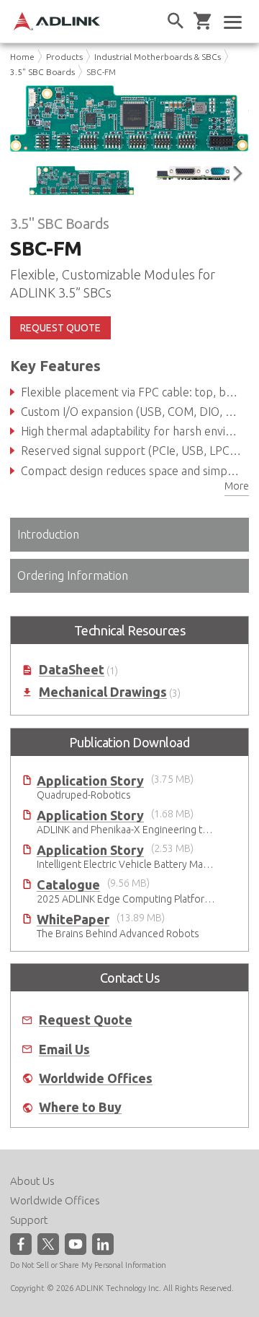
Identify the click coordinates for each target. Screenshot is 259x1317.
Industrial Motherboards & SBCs (157, 56)
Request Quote (85, 1020)
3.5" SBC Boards (42, 72)
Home (22, 56)
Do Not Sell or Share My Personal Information (88, 1265)
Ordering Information (72, 575)
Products (64, 56)
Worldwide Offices (96, 1078)
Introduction (48, 534)
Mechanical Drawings (103, 692)
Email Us (64, 1049)
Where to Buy (80, 1107)
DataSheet (71, 670)
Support (29, 1220)
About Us (32, 1181)
